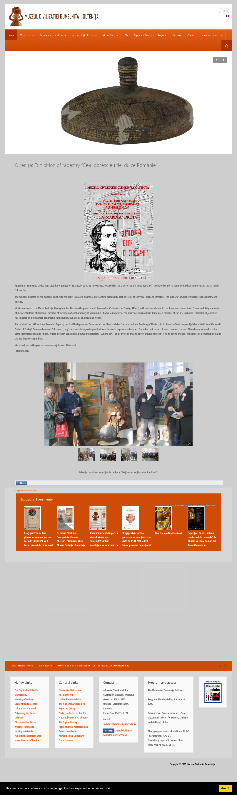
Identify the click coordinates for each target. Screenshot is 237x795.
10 (196, 505)
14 (207, 505)
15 (209, 505)
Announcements (209, 35)
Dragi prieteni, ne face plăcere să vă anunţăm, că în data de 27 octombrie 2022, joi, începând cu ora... (134, 539)
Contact (191, 35)
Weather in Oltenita (24, 727)
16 (212, 505)
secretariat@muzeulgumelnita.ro (119, 724)
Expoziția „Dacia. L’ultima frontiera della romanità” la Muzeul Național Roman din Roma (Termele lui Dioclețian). (36, 541)
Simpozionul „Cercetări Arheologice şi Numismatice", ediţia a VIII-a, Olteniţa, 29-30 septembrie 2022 (200, 541)
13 (204, 505)
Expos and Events (143, 35)
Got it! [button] (225, 788)
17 (214, 505)
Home (11, 35)
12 (201, 505)
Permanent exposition (51, 35)
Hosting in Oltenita (24, 731)
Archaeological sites (82, 35)
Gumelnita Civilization (70, 690)
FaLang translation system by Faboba (26, 491)
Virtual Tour (109, 35)
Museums (25, 35)
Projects (162, 35)
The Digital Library (68, 722)
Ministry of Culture (24, 699)
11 (199, 505)
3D (126, 35)
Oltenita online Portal (25, 722)
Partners (176, 35)
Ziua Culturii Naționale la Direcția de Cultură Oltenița (101, 525)
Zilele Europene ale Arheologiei (64, 535)
